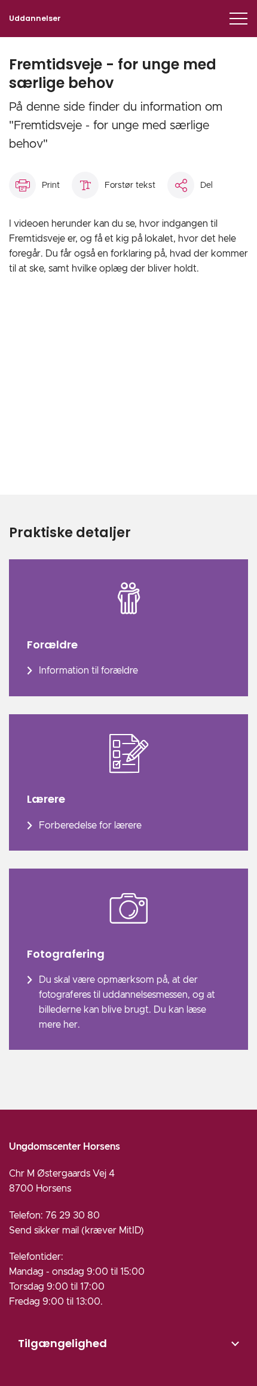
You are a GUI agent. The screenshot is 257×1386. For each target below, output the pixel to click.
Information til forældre (88, 670)
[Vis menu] (238, 18)
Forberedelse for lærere (90, 825)
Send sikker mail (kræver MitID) (76, 1230)
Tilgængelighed (62, 1343)
